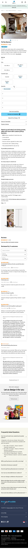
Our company (4, 516)
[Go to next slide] (26, 6)
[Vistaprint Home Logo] (14, 2)
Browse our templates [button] (13, 114)
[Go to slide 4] (16, 40)
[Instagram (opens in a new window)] (4, 522)
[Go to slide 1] (10, 40)
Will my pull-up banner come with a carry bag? (12, 461)
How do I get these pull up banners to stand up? (12, 468)
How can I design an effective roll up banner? (12, 476)
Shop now (14, 7)
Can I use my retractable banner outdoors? (11, 472)
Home (2, 10)
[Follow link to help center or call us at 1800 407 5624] (22, 2)
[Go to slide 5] (17, 40)
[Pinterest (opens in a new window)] (8, 522)
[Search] (25, 250)
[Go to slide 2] (12, 40)
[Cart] (25, 2)
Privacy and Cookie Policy (16, 535)
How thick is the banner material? (9, 465)
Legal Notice (13, 537)
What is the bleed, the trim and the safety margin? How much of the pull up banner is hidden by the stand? (13, 482)
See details (18, 54)
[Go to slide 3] (14, 40)
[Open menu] (2, 2)
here (16, 195)
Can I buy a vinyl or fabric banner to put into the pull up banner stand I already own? (13, 488)
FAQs (2, 203)
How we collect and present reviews (9, 242)
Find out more (14, 398)
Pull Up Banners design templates (17, 199)
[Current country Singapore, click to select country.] (25, 522)
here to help (10, 507)
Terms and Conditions (5, 537)
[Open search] (5, 2)
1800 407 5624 (4, 535)
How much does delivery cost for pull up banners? (13, 492)
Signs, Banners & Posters (11, 10)
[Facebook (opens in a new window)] (2, 522)
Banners (20, 10)
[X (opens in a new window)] (6, 522)
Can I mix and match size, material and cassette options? (12, 436)
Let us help (3, 512)
